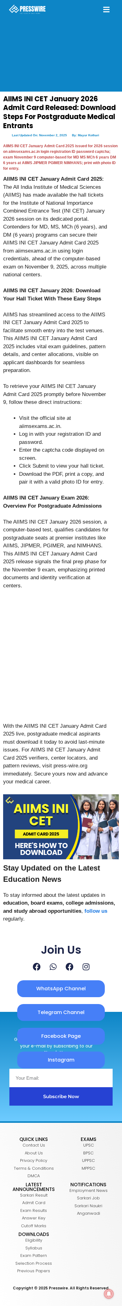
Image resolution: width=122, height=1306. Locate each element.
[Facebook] (37, 967)
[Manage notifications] (109, 1294)
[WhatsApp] (53, 967)
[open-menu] (106, 10)
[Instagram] (86, 967)
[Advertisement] (61, 659)
